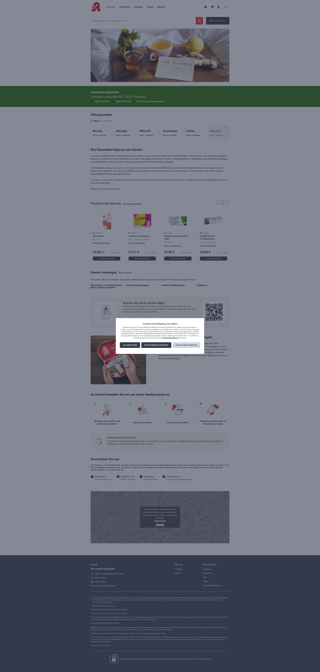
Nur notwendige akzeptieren (156, 345)
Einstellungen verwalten (186, 345)
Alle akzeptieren (130, 345)
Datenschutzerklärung (170, 338)
